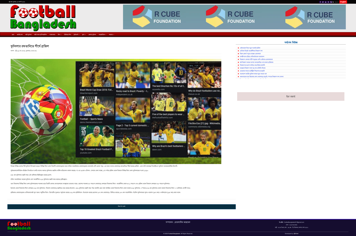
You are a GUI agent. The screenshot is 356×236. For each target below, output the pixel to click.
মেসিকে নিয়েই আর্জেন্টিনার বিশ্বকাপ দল (251, 51)
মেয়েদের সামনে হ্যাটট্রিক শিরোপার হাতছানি (252, 71)
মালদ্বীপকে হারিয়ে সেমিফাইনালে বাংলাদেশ (252, 57)
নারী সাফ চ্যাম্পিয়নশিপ (40, 35)
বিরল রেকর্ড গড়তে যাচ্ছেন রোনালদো (250, 54)
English (343, 2)
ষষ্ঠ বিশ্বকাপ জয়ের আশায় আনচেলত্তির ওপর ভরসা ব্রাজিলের (256, 62)
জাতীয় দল (20, 35)
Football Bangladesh (174, 234)
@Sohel (296, 234)
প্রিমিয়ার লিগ (67, 35)
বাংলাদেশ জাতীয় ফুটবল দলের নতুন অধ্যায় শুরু (253, 74)
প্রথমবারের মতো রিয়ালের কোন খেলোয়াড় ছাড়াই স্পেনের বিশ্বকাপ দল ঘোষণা (262, 77)
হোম (13, 35)
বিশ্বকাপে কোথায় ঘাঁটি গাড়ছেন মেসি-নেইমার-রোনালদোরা (256, 59)
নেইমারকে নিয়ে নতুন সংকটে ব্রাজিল (250, 48)
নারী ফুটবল (28, 35)
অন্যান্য (111, 35)
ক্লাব (83, 35)
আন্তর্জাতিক (102, 35)
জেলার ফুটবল (92, 35)
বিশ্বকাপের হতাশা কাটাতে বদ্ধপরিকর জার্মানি (252, 65)
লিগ (59, 35)
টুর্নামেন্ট (76, 35)
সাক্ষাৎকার (52, 35)
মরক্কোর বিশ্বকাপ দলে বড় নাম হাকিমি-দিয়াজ (252, 68)
